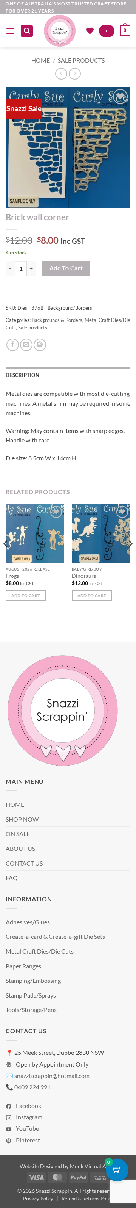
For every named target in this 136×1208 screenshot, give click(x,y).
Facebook (28, 1105)
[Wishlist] (90, 30)
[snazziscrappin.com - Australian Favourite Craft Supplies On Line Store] (59, 30)
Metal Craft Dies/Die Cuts (40, 951)
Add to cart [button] (25, 595)
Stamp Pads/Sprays (31, 995)
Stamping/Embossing (33, 980)
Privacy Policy (38, 1198)
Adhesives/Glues (28, 922)
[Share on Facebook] (12, 345)
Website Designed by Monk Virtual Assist (68, 1166)
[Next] (129, 559)
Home (40, 60)
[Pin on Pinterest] (40, 345)
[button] (10, 31)
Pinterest (27, 1140)
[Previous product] (74, 74)
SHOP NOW (22, 819)
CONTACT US (24, 863)
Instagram (28, 1116)
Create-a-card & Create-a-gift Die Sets (55, 936)
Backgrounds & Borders (57, 320)
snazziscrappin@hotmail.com (52, 1075)
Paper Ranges (23, 966)
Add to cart (66, 268)
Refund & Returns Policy (87, 1198)
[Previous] (6, 559)
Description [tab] (22, 375)
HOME (15, 804)
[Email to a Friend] (26, 345)
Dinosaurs (84, 576)
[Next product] (61, 74)
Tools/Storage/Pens (31, 1009)
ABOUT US (20, 848)
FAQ (12, 877)
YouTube (27, 1128)
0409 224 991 (32, 1086)
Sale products (81, 60)
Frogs (12, 576)
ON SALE (18, 833)
